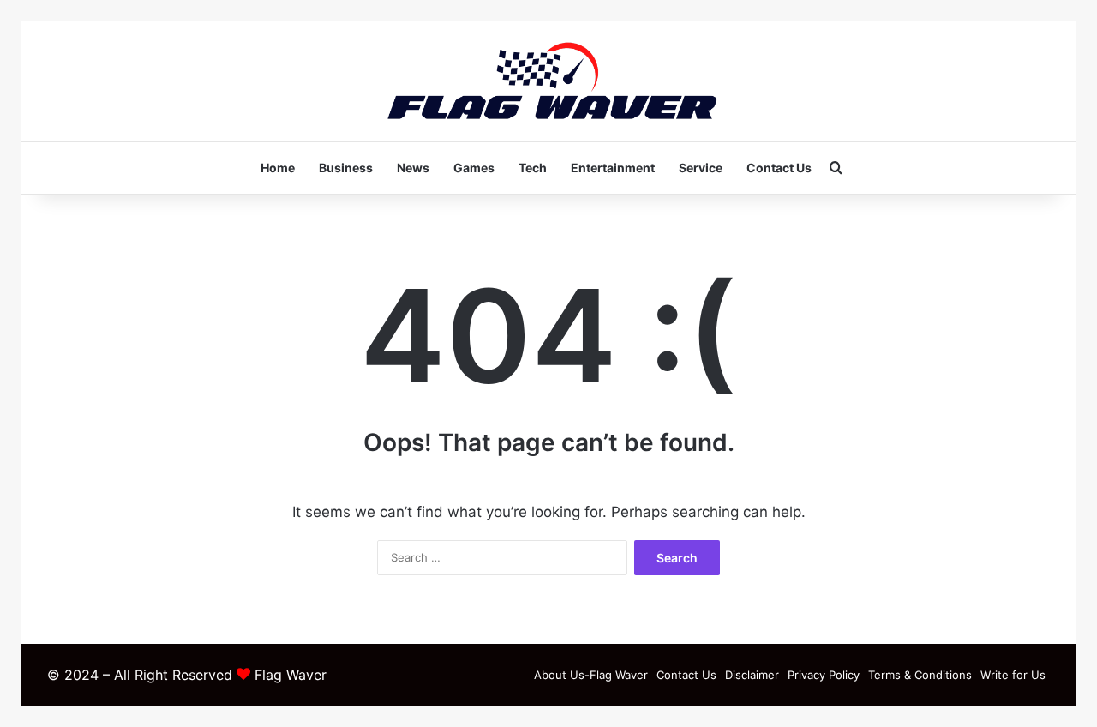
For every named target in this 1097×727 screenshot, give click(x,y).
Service (700, 167)
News (413, 167)
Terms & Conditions (920, 675)
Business (346, 167)
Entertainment (613, 167)
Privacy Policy (824, 675)
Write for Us (1013, 675)
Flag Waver (291, 674)
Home (278, 167)
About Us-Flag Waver (591, 675)
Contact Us (779, 167)
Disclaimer (752, 675)
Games (474, 167)
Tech (533, 167)
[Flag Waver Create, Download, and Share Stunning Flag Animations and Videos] (549, 81)
